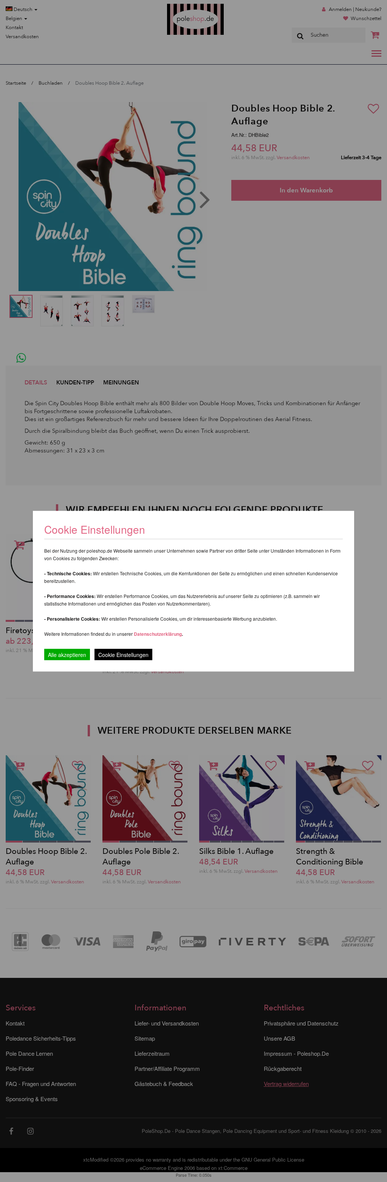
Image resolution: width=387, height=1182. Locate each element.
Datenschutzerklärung (158, 633)
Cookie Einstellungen (123, 654)
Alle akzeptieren (67, 654)
